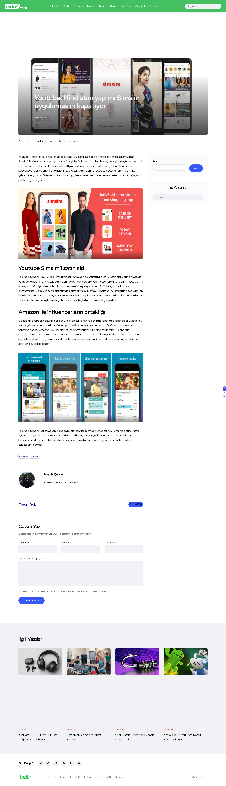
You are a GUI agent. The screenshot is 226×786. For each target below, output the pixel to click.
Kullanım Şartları (93, 777)
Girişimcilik (140, 6)
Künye (63, 777)
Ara (154, 161)
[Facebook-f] (56, 763)
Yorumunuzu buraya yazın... (32, 558)
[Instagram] (48, 763)
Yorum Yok (77, 118)
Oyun (113, 6)
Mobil (90, 6)
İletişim (53, 777)
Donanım (79, 6)
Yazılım (66, 6)
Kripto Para (126, 6)
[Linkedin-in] (71, 763)
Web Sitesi (110, 542)
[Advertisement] (113, 35)
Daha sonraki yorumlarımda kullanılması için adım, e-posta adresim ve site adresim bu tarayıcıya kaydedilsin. (66, 591)
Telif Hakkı (75, 777)
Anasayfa (23, 141)
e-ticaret (90, 117)
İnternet (101, 6)
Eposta (65, 542)
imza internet (201, 777)
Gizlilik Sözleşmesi (115, 777)
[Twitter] (41, 763)
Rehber (154, 6)
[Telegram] (64, 763)
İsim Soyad (24, 542)
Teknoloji (54, 6)
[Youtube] (79, 763)
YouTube (101, 117)
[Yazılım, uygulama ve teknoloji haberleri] (16, 6)
